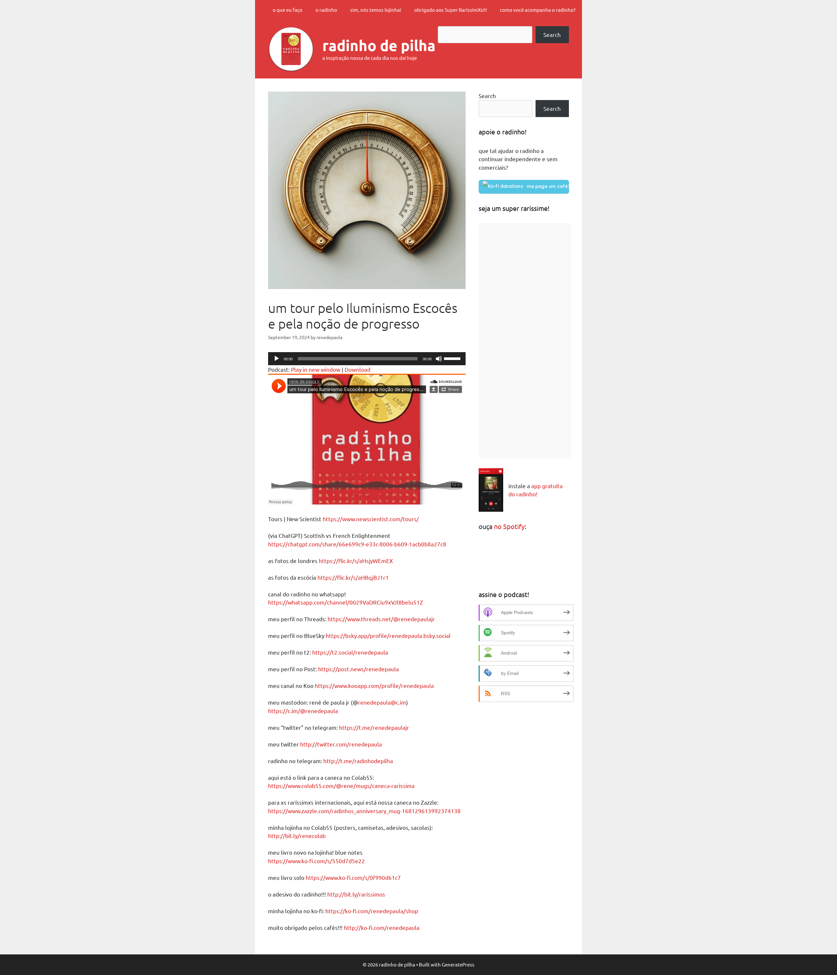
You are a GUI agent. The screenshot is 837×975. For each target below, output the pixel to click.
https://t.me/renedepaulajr (374, 727)
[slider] (453, 358)
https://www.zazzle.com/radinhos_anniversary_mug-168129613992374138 (364, 810)
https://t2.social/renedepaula (350, 652)
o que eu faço (287, 10)
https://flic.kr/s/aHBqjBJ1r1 (353, 577)
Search (552, 34)
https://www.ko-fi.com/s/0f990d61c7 (353, 877)
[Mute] (439, 358)
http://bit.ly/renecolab (297, 835)
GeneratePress (458, 964)
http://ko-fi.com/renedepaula (381, 927)
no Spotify (509, 526)
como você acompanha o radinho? (537, 10)
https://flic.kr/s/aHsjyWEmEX (356, 560)
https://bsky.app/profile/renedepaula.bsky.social (388, 635)
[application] (367, 358)
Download (357, 369)
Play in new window (315, 369)
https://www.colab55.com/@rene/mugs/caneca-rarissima (341, 785)
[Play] (276, 358)
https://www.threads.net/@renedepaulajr (381, 618)
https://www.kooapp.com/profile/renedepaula (374, 685)
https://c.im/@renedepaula (303, 710)
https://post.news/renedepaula (358, 668)
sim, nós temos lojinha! (375, 10)
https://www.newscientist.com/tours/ (371, 518)
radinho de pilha (379, 45)
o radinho (326, 10)
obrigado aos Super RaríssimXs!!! (450, 10)
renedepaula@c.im (382, 702)
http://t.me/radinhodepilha (358, 760)
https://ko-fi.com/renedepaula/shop (371, 910)
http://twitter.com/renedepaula (341, 744)
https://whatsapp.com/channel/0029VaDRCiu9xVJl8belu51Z (345, 602)
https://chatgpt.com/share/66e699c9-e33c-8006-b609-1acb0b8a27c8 (357, 543)
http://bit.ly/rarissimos (356, 894)
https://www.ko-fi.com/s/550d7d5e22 (316, 860)
